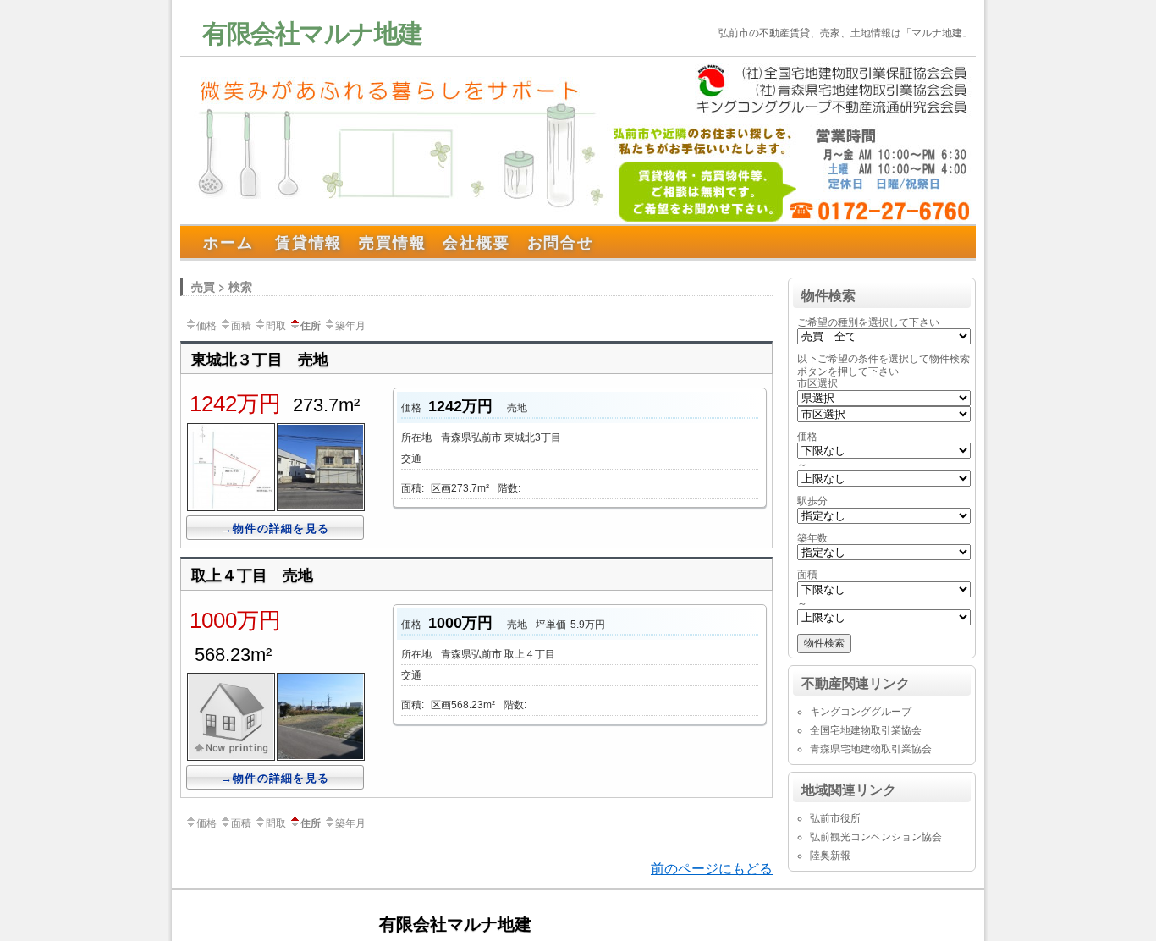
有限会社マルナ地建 (312, 32)
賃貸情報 (308, 242)
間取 (276, 324)
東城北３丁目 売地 (259, 359)
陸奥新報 (830, 855)
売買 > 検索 (221, 286)
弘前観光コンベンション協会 (876, 837)
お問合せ (560, 242)
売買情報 (392, 242)
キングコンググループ (860, 712)
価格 (206, 324)
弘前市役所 (835, 818)
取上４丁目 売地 (252, 575)
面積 (241, 324)
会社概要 (476, 242)
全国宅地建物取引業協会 (866, 730)
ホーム (228, 242)
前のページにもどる (712, 868)
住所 (310, 325)
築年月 (350, 324)
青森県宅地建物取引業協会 (871, 749)
